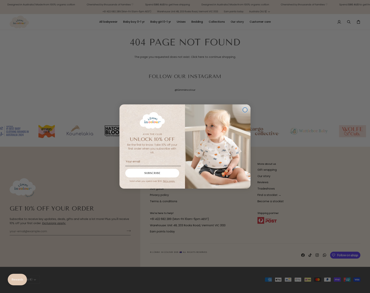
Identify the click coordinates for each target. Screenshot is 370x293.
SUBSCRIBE (152, 173)
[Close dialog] (245, 109)
